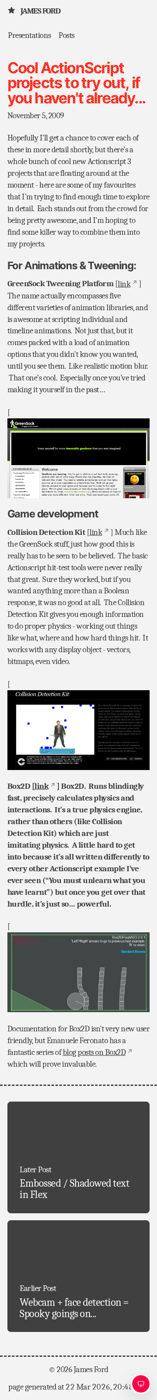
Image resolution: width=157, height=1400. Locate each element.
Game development (52, 513)
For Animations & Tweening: (71, 265)
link (124, 284)
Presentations (29, 35)
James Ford (40, 11)
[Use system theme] (141, 1384)
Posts (66, 35)
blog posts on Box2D (94, 1052)
